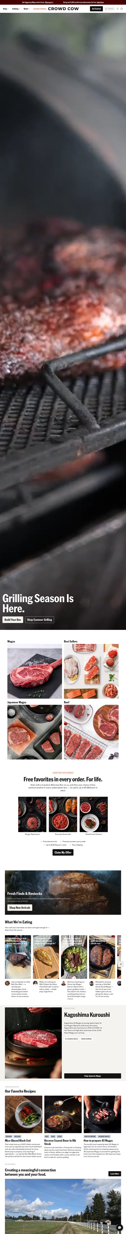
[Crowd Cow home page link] (63, 8)
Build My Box (63, 1229)
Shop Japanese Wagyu (92, 1076)
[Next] (120, 964)
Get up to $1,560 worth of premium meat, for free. (83, 2)
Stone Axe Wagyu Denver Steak (74, 985)
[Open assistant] (119, 1227)
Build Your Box (13, 619)
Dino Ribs (18, 984)
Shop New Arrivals (19, 907)
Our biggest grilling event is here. (33, 2)
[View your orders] (121, 8)
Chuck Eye (99, 987)
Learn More (114, 1173)
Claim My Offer (63, 852)
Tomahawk (68, 1147)
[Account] (117, 8)
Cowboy (78, 1147)
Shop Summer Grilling (39, 619)
